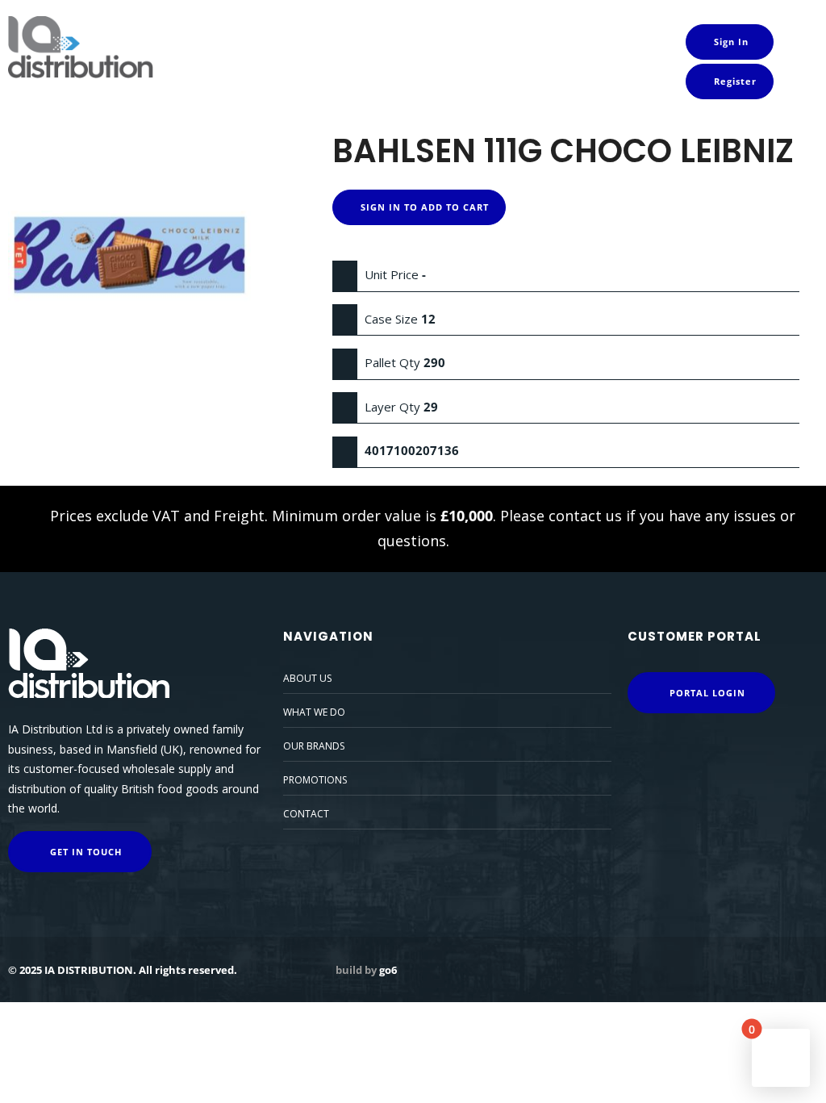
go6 (388, 970)
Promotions (315, 780)
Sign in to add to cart (423, 207)
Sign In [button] (730, 42)
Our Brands (313, 746)
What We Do (314, 712)
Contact (306, 814)
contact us (585, 515)
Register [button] (734, 81)
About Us (307, 678)
